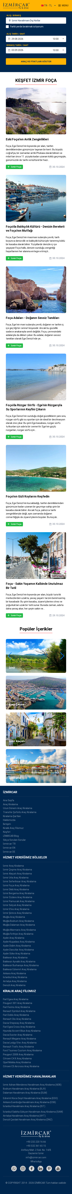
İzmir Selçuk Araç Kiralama (17, 905)
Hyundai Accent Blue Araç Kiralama (22, 1030)
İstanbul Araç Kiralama (15, 977)
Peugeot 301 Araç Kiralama (17, 1003)
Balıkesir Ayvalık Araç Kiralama (19, 961)
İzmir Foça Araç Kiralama (16, 885)
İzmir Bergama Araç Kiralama (18, 893)
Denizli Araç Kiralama (14, 985)
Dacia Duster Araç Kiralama (17, 1034)
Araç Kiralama (10, 804)
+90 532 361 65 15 (36, 1145)
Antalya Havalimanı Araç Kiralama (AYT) (24, 1115)
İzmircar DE (9, 851)
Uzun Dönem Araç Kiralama (17, 808)
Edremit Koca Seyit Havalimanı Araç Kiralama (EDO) (30, 1098)
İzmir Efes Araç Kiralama (16, 909)
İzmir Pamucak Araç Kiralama (18, 901)
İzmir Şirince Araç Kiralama (17, 913)
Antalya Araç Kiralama (15, 981)
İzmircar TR (9, 843)
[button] (10, 656)
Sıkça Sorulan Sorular (14, 840)
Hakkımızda (9, 820)
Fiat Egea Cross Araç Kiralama (19, 1026)
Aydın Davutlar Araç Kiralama (18, 949)
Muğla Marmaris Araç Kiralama (19, 929)
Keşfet (6, 832)
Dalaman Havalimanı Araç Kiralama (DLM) (25, 1092)
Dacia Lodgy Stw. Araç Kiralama (20, 1042)
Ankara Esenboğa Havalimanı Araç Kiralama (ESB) (29, 1102)
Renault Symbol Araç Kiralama (19, 1011)
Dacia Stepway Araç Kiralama (18, 1023)
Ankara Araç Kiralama (14, 973)
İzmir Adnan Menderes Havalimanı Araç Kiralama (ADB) (32, 1084)
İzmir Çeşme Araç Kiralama (17, 869)
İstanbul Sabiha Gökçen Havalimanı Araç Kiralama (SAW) (33, 1111)
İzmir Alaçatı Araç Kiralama (17, 873)
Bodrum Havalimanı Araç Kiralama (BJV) (24, 1088)
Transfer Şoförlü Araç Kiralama (19, 812)
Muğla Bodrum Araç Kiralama (18, 921)
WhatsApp (36, 1161)
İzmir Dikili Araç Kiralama (16, 889)
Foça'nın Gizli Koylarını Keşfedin (27, 496)
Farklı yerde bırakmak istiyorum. (27, 26)
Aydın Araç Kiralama (13, 938)
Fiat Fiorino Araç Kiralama (16, 1007)
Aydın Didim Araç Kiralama (17, 945)
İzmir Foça (16, 167)
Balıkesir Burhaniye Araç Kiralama (21, 965)
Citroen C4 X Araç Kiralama (17, 1058)
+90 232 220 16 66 (36, 1141)
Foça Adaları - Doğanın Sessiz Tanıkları (32, 318)
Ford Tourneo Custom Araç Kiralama (22, 1050)
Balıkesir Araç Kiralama (15, 957)
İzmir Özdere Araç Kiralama (17, 897)
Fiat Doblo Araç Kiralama (16, 1015)
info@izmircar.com (36, 1157)
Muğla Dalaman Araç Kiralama (19, 924)
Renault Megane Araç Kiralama (19, 1038)
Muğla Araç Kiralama (14, 917)
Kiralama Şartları (12, 816)
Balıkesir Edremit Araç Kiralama (20, 969)
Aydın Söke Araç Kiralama (16, 953)
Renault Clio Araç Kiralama (17, 1019)
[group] (36, 656)
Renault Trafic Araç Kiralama (18, 1046)
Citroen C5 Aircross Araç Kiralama (21, 1066)
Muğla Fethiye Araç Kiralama (18, 934)
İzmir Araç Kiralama (13, 865)
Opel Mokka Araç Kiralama (17, 1062)
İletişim (7, 824)
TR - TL (48, 5)
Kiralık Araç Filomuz (13, 828)
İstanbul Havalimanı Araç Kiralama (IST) (24, 1106)
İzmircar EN (9, 847)
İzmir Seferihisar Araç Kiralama (19, 881)
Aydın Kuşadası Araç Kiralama (19, 941)
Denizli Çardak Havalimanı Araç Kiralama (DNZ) (27, 1119)
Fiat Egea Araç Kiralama (15, 999)
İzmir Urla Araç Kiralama (15, 877)
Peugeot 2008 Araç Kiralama (18, 1054)
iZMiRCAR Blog (11, 836)
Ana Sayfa (8, 800)
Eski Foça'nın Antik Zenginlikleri (27, 139)
